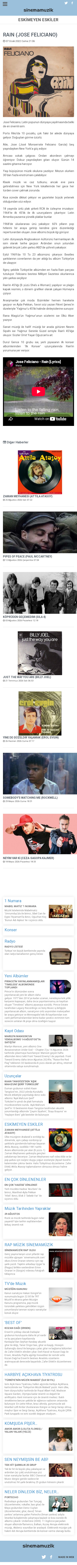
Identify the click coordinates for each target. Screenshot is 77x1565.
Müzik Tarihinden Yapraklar (28, 1208)
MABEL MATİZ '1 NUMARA (20, 906)
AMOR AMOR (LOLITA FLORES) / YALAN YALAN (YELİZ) (23, 1430)
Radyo (10, 941)
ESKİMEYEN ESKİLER (24, 1124)
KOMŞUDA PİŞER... (21, 1423)
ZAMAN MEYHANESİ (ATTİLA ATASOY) (28, 496)
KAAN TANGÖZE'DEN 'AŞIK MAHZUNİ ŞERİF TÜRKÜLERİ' (22, 1083)
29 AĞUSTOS (12, 1213)
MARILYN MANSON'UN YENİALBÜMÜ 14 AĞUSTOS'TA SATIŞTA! (23, 1039)
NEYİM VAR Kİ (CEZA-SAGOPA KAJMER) (28, 858)
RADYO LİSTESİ (14, 946)
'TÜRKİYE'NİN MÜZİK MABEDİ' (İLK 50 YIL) (29, 1380)
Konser (11, 930)
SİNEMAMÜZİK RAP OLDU (20, 1250)
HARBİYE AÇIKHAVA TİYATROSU (33, 1374)
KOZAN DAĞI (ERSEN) (17, 1328)
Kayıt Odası (14, 1030)
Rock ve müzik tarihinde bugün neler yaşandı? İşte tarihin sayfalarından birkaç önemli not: (24, 1221)
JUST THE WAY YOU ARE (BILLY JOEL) (27, 677)
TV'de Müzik (15, 1283)
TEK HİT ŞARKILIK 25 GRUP (21, 1464)
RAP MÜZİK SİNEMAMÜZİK (29, 1244)
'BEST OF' (13, 1322)
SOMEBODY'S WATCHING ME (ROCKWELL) (30, 797)
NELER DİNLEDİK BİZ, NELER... (32, 1492)
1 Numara (13, 900)
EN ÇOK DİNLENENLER (25, 1179)
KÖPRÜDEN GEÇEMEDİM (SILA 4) (24, 616)
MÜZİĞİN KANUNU (16, 1289)
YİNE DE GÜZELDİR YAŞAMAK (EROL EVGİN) (31, 737)
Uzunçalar (13, 1076)
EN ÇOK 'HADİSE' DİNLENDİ (21, 1184)
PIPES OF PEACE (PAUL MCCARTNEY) (27, 556)
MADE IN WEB (66, 1557)
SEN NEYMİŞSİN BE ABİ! (26, 1459)
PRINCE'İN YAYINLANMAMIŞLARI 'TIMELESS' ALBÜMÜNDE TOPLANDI (25, 984)
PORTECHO (11, 1497)
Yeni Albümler (16, 976)
